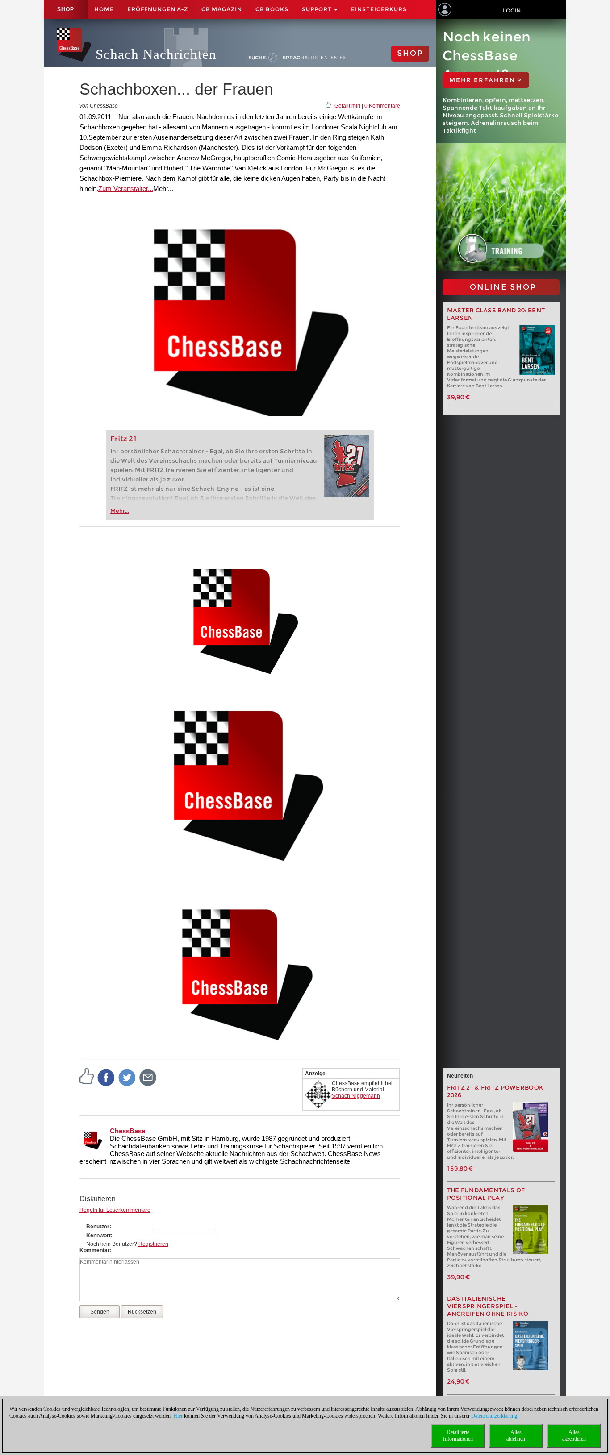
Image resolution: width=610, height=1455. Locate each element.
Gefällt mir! (347, 106)
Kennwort (98, 1235)
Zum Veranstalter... (125, 188)
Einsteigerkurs (379, 9)
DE (314, 57)
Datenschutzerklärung (494, 1416)
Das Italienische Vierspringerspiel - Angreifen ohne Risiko (488, 1306)
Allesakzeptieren (574, 1435)
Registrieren (153, 1244)
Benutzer (97, 1226)
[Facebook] (106, 1077)
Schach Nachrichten (156, 54)
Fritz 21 (123, 439)
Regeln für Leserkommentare (114, 1210)
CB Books (271, 9)
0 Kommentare (382, 106)
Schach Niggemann (356, 1096)
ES (333, 57)
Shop (65, 9)
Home (104, 9)
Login (512, 10)
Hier (178, 1416)
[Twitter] (127, 1077)
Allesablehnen (515, 1435)
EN (324, 57)
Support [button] (317, 9)
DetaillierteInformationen (458, 1435)
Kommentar (94, 1250)
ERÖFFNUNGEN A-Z (157, 9)
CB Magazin (221, 9)
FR (342, 57)
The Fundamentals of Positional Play (486, 1194)
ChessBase (127, 1131)
